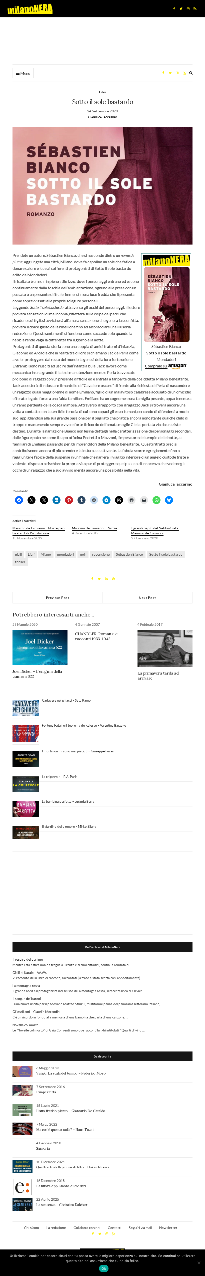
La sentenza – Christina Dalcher (61, 1204)
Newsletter (168, 1227)
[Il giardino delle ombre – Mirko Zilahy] (25, 832)
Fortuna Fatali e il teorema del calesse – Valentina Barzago (84, 725)
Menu (25, 73)
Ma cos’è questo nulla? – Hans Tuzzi (65, 1129)
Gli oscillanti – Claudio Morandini (36, 1012)
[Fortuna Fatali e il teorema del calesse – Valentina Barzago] (25, 733)
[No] (198, 1262)
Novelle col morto (25, 1025)
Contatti (114, 1227)
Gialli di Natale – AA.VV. (29, 973)
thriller (20, 562)
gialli (18, 554)
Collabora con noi (87, 1227)
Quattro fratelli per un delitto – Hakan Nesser (73, 1167)
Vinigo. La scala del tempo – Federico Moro (71, 1073)
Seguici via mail (140, 1227)
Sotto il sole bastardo (165, 554)
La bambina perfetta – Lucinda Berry (68, 801)
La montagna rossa (26, 986)
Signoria (43, 1148)
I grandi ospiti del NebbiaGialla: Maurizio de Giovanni (155, 530)
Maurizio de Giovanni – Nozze (94, 528)
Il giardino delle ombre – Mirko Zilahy (69, 826)
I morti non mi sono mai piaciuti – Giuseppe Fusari (78, 751)
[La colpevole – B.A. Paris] (25, 784)
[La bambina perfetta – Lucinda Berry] (25, 809)
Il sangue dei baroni (26, 999)
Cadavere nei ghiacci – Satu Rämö (67, 700)
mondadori (65, 554)
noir (83, 554)
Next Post (147, 597)
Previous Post (57, 597)
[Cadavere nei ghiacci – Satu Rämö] (25, 708)
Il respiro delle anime (27, 959)
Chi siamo (31, 1227)
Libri (102, 92)
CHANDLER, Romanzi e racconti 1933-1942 (96, 636)
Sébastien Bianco (129, 554)
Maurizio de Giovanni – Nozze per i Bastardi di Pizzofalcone (38, 530)
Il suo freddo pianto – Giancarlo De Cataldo (70, 1111)
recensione (101, 554)
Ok (104, 1268)
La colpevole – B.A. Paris (59, 777)
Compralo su (156, 365)
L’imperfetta (46, 1092)
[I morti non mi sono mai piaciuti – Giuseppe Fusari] (25, 759)
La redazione (56, 1227)
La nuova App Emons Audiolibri (61, 1186)
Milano (46, 554)
